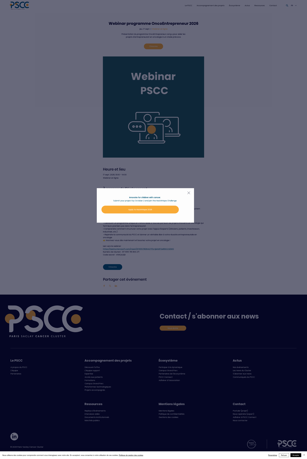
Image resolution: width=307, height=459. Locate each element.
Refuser (284, 455)
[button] (188, 193)
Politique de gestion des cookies (131, 455)
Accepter (295, 455)
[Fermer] (304, 455)
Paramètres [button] (272, 455)
